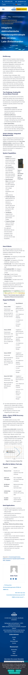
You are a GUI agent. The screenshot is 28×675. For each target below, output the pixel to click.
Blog (14, 639)
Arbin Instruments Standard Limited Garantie (14, 630)
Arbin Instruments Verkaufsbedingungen (14, 631)
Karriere (14, 643)
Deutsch (19, 4)
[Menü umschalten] (3, 9)
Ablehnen (18, 670)
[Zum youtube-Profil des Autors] (16, 579)
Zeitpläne (8, 560)
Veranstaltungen (14, 641)
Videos (14, 651)
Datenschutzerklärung (14, 672)
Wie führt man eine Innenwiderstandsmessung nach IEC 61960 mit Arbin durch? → (15, 593)
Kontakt (14, 637)
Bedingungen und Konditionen (12, 623)
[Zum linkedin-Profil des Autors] (13, 579)
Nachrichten (14, 649)
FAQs (14, 653)
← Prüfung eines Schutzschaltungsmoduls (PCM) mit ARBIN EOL (12, 585)
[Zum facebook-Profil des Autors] (11, 579)
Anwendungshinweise (14, 557)
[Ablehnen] (26, 668)
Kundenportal (14, 655)
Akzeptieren (11, 670)
